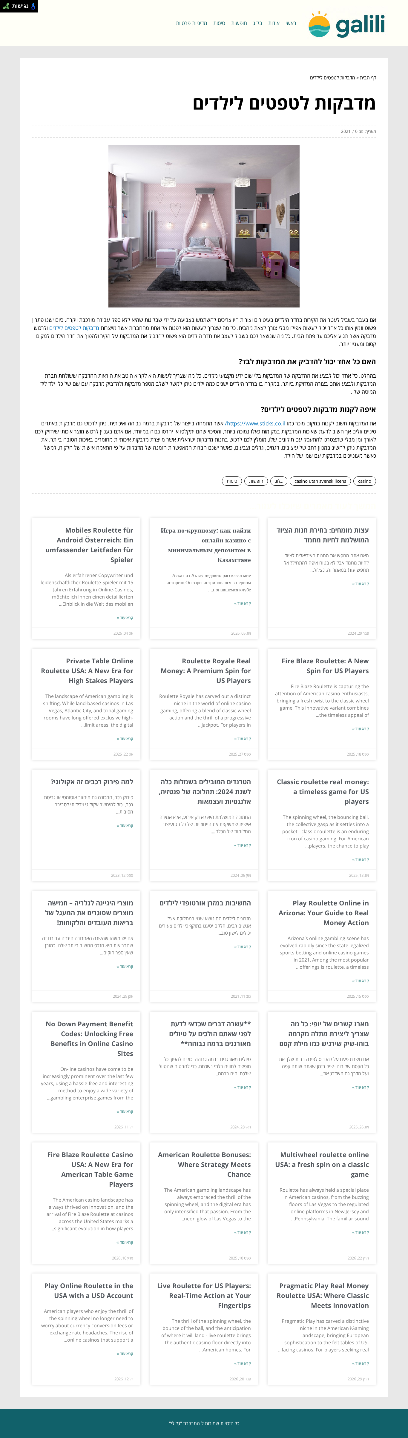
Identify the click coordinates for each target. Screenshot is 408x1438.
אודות (274, 23)
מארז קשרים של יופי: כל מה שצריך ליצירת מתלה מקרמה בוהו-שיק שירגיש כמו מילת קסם (324, 1033)
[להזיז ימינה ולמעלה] (8, 4)
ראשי (291, 23)
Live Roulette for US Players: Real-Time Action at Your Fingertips (204, 1295)
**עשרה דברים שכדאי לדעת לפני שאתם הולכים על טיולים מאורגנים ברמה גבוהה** (210, 1033)
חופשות (239, 23)
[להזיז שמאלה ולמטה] (4, 8)
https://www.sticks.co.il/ (255, 423)
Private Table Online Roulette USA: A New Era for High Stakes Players (87, 670)
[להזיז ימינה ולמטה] (8, 8)
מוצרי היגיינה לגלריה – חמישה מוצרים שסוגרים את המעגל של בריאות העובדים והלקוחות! (89, 912)
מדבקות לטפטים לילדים (74, 327)
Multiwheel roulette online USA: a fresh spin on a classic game (322, 1164)
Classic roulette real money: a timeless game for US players (323, 791)
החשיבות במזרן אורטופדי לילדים (205, 902)
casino (364, 481)
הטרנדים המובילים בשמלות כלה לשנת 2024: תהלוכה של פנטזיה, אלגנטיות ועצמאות (205, 791)
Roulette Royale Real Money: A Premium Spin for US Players (206, 670)
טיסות (219, 23)
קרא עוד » (360, 583)
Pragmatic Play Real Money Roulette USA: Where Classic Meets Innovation (323, 1295)
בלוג (257, 23)
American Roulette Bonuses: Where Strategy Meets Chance (204, 1164)
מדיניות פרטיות (191, 23)
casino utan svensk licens (320, 481)
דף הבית (368, 77)
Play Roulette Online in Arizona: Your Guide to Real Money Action (324, 912)
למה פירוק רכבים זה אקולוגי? (92, 781)
